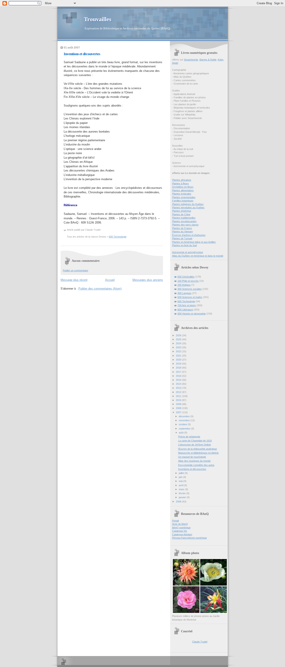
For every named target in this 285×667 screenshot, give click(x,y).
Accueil (110, 280)
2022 (179, 351)
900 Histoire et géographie (191, 313)
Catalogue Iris (179, 531)
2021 (179, 355)
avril (181, 485)
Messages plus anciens (147, 280)
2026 (179, 335)
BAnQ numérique (181, 527)
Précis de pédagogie (189, 436)
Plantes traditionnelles (183, 217)
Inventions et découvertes (82, 54)
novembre (184, 420)
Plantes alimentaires (183, 190)
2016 (179, 376)
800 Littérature (185, 309)
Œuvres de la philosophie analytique (197, 448)
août (181, 432)
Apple (175, 63)
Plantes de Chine (181, 214)
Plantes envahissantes (184, 221)
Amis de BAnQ (180, 524)
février (182, 493)
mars (182, 489)
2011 (179, 396)
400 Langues (184, 293)
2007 (179, 412)
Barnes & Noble (208, 59)
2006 (179, 501)
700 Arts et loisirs (186, 305)
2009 (179, 404)
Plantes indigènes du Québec (188, 204)
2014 (179, 384)
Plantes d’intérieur (181, 211)
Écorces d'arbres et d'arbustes (189, 235)
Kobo (220, 59)
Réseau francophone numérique (189, 537)
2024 (179, 343)
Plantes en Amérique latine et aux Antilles (194, 242)
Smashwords (191, 59)
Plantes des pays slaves (185, 224)
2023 (179, 347)
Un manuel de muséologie (192, 456)
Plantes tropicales (181, 193)
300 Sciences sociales (189, 289)
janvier (183, 497)
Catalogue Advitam (182, 534)
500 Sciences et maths (189, 297)
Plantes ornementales (183, 197)
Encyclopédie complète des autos (196, 465)
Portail (175, 520)
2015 (179, 380)
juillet (182, 473)
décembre (184, 416)
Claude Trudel (199, 641)
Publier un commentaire (75, 270)
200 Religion (184, 285)
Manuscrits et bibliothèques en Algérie (198, 452)
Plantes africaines (181, 180)
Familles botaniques (182, 200)
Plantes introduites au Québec (188, 207)
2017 (179, 372)
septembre (185, 428)
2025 (179, 339)
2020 (179, 359)
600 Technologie (117, 236)
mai (181, 481)
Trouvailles (97, 19)
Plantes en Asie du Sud (184, 245)
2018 (179, 367)
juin (181, 477)
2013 (179, 388)
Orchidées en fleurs (182, 186)
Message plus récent (74, 280)
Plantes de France (182, 228)
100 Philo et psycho (188, 281)
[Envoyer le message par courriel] (101, 229)
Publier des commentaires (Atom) (100, 288)
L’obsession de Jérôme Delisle (194, 444)
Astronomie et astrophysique (187, 252)
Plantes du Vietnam (182, 231)
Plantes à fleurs (180, 183)
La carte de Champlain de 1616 (195, 440)
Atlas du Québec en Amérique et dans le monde (197, 255)
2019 (179, 363)
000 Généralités (186, 276)
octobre (183, 424)
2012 (179, 392)
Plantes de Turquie (182, 238)
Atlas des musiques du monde (194, 460)
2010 (179, 400)
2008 (179, 408)
